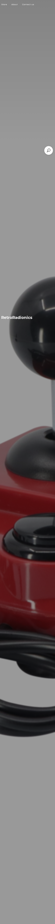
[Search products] (48, 150)
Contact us (28, 4)
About (14, 4)
